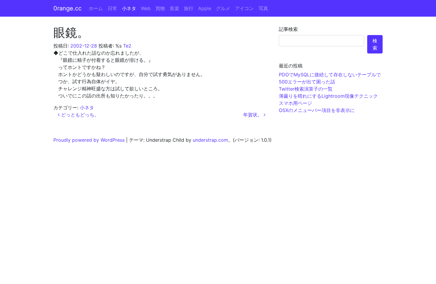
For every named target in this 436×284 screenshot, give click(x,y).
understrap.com (210, 140)
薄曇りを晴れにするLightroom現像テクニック (328, 96)
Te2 (127, 46)
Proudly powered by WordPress (89, 140)
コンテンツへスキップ (412, 4)
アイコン (244, 8)
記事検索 (288, 29)
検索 (375, 44)
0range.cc (67, 8)
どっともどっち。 (79, 115)
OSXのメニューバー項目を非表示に (317, 110)
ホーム (96, 8)
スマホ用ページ (295, 103)
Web (146, 8)
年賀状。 (253, 115)
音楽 (174, 8)
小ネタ (129, 8)
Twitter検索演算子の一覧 (305, 89)
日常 (112, 8)
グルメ (223, 8)
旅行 (188, 8)
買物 (160, 8)
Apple (204, 8)
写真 (263, 8)
